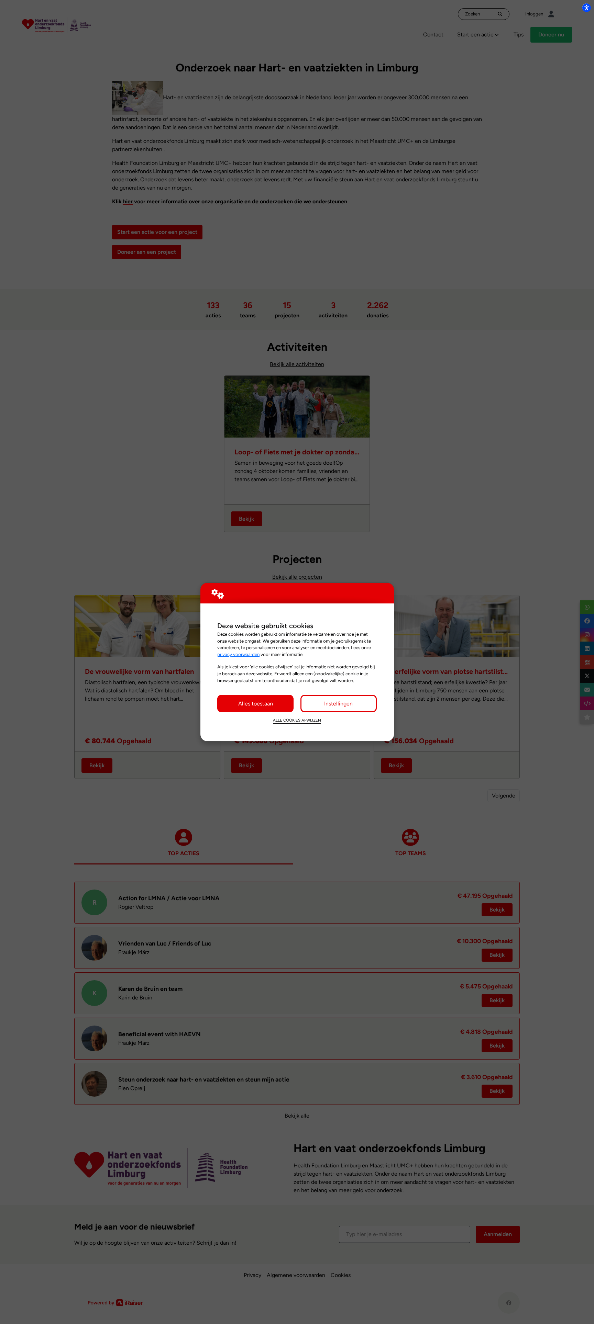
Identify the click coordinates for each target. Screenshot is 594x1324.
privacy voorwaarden (238, 654)
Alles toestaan (255, 703)
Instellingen (338, 703)
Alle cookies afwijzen (297, 720)
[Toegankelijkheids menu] (586, 7)
